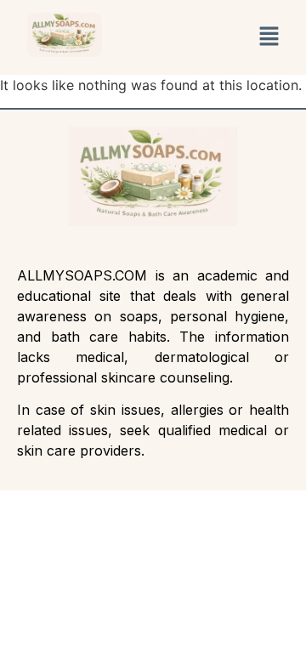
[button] (268, 37)
